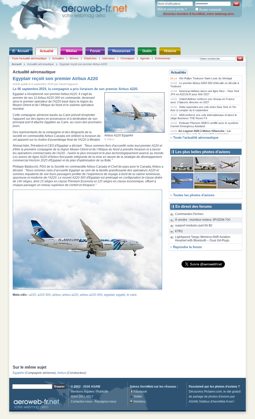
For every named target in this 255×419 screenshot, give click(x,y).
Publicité (102, 391)
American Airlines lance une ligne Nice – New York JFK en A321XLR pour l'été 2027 (204, 93)
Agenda (144, 58)
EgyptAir (18, 373)
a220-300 (44, 295)
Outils (147, 51)
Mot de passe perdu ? (172, 9)
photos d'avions (226, 386)
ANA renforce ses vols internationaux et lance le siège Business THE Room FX (203, 116)
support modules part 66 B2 (193, 225)
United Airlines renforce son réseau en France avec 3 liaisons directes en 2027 (202, 101)
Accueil (23, 51)
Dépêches (90, 58)
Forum (95, 51)
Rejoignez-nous (105, 401)
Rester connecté (210, 9)
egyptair (109, 295)
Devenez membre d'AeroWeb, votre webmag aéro (198, 14)
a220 (32, 295)
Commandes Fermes (189, 214)
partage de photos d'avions (211, 396)
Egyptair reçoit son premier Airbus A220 (83, 64)
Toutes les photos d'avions (193, 195)
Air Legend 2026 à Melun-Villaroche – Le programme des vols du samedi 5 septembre (200, 132)
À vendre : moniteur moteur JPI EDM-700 (202, 219)
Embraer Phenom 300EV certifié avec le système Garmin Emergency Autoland (204, 124)
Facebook (140, 391)
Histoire (170, 51)
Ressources (121, 51)
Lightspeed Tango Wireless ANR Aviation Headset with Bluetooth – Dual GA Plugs (202, 238)
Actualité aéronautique (40, 64)
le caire (132, 295)
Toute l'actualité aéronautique (29, 58)
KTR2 (179, 231)
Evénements (162, 58)
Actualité (46, 51)
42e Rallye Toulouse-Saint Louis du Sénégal (205, 78)
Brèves (74, 58)
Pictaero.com (213, 391)
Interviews (108, 58)
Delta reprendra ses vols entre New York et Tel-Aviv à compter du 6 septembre (203, 108)
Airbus (110, 139)
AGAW (95, 386)
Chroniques (127, 58)
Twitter (137, 396)
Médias (71, 51)
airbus (56, 295)
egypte (120, 295)
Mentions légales (82, 391)
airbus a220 (70, 295)
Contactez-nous (81, 401)
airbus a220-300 (91, 295)
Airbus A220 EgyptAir (118, 135)
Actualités (58, 58)
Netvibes (139, 401)
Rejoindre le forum (187, 247)
